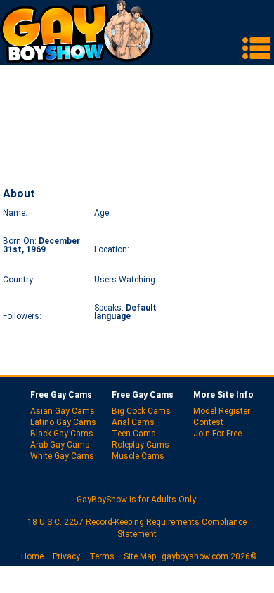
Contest (208, 422)
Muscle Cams (138, 456)
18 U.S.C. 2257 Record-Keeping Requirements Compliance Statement (137, 528)
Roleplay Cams (140, 445)
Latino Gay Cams (63, 422)
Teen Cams (134, 433)
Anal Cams (133, 422)
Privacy (66, 556)
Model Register (221, 411)
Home (32, 556)
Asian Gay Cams (62, 411)
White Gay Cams (62, 456)
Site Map (140, 556)
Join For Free (217, 433)
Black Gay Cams (61, 433)
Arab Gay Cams (60, 445)
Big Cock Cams (141, 411)
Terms (102, 556)
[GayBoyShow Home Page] (76, 59)
